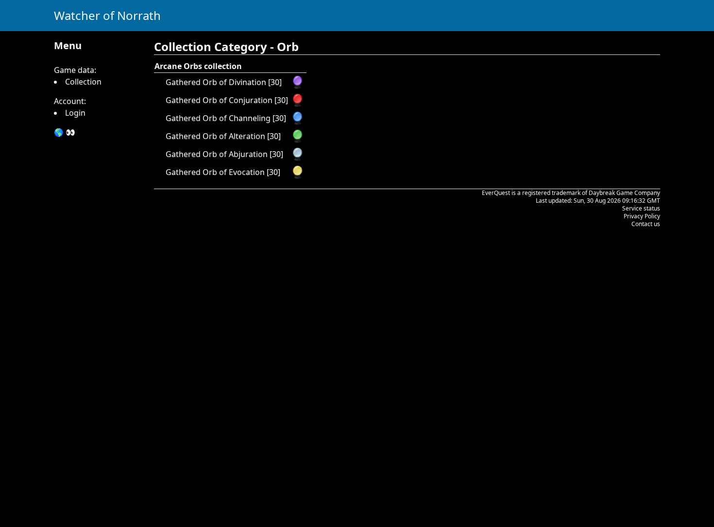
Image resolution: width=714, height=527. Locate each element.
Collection (83, 81)
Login (75, 112)
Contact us (645, 224)
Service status (641, 208)
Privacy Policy (642, 216)
